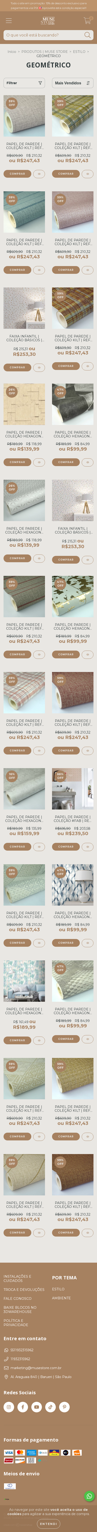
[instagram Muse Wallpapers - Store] (9, 1407)
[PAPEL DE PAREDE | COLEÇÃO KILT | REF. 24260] (87, 366)
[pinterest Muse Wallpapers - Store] (64, 1407)
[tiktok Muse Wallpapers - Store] (50, 1407)
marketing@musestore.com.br (36, 1368)
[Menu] (9, 21)
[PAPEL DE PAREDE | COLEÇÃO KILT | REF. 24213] (87, 751)
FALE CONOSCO (18, 1298)
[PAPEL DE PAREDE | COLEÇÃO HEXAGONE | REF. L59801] (39, 1041)
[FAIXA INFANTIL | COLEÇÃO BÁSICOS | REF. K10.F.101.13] (39, 368)
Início (12, 52)
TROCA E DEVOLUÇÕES (24, 1290)
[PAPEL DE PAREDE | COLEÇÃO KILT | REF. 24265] (87, 174)
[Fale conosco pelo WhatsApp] (89, 1496)
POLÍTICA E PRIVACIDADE (16, 1323)
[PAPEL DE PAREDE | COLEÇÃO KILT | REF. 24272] (87, 270)
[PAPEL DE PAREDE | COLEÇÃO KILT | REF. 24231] (39, 1233)
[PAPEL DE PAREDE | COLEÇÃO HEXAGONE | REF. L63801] (87, 943)
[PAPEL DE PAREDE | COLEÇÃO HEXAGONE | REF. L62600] (87, 655)
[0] (87, 22)
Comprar (17, 367)
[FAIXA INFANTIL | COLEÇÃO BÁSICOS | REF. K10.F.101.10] (87, 560)
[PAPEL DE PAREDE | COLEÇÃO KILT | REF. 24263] (39, 751)
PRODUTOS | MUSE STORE (44, 52)
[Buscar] (87, 35)
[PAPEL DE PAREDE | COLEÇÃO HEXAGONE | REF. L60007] (87, 1039)
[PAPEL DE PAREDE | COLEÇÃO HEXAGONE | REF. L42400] (39, 558)
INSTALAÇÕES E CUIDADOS (17, 1278)
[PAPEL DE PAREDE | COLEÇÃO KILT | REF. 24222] (39, 1137)
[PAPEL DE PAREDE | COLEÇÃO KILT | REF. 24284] (87, 1137)
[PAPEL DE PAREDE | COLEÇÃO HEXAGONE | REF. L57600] (39, 847)
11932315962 (20, 1359)
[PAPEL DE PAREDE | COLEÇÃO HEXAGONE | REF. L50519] (87, 462)
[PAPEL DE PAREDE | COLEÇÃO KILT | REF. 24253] (39, 270)
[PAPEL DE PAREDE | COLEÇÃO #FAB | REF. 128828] (87, 847)
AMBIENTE (61, 1298)
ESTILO (79, 52)
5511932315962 (22, 1350)
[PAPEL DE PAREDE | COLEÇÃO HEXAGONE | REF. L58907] (39, 462)
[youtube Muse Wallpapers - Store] (36, 1407)
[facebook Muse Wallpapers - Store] (22, 1407)
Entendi (48, 1524)
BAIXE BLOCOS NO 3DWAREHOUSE (20, 1309)
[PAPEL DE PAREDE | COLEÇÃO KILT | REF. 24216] (87, 1233)
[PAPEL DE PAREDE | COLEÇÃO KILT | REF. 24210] (39, 174)
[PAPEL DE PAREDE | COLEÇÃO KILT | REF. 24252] (39, 655)
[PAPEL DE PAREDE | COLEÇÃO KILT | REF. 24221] (39, 943)
